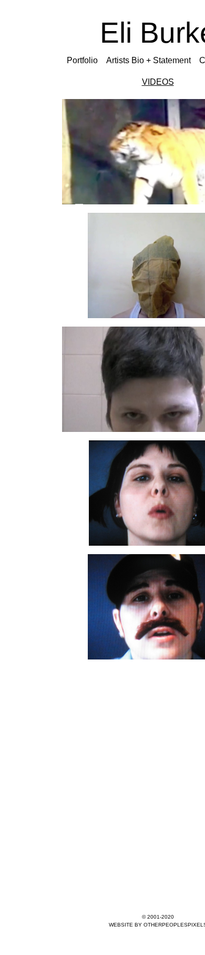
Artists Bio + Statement (148, 60)
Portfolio (82, 60)
